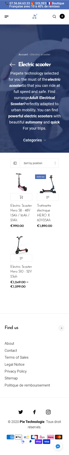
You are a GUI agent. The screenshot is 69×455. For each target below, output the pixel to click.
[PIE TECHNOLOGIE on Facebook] (34, 412)
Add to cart (21, 197)
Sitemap (11, 378)
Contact (11, 350)
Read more (48, 197)
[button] (58, 446)
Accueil (23, 54)
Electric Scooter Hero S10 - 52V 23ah (21, 271)
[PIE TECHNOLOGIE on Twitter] (20, 412)
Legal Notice (15, 364)
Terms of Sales (17, 357)
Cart (62, 16)
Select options (21, 258)
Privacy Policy (16, 371)
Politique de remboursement (27, 385)
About (9, 343)
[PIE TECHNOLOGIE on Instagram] (48, 412)
